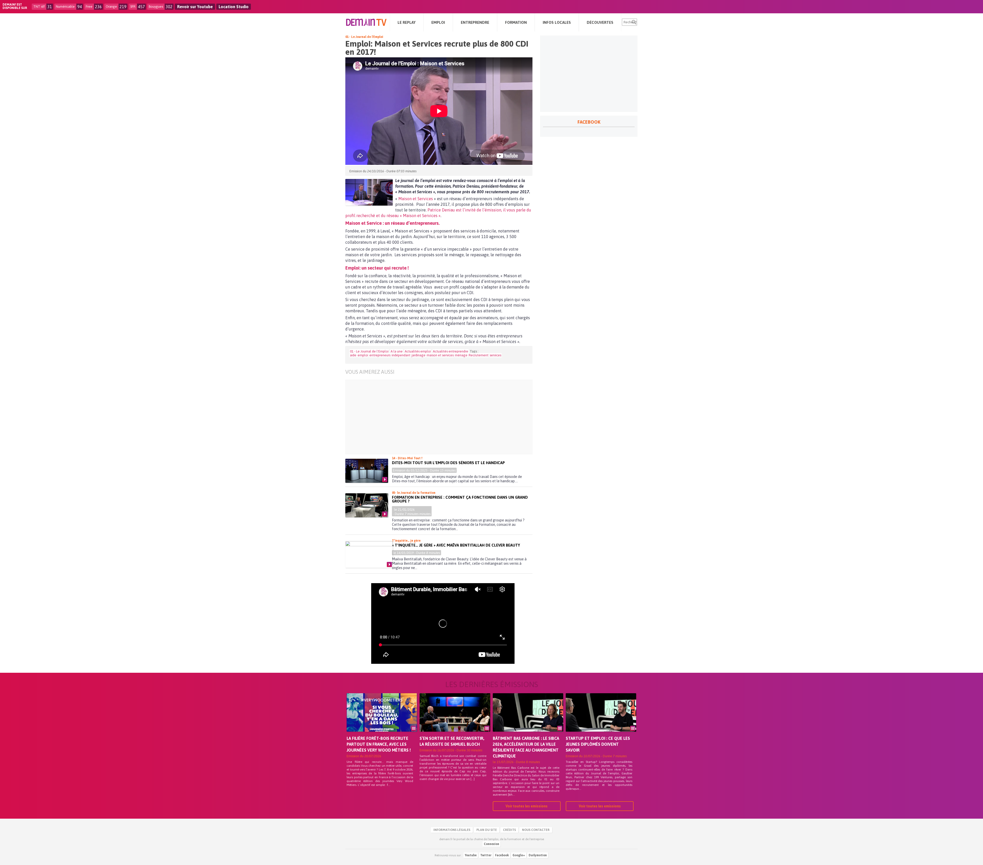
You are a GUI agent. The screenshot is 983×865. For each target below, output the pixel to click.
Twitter (486, 855)
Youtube (471, 855)
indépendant (401, 355)
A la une (397, 351)
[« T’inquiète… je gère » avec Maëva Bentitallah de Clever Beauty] (369, 554)
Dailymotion (538, 855)
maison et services (440, 355)
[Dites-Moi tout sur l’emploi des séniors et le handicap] (366, 471)
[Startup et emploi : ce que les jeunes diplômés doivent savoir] (601, 719)
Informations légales (451, 830)
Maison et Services (415, 198)
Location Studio (234, 6)
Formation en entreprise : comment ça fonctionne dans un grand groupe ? (460, 499)
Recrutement (478, 355)
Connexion (491, 844)
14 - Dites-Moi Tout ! (407, 458)
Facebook (502, 855)
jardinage (418, 355)
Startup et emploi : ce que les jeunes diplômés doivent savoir (598, 744)
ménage (461, 355)
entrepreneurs (379, 355)
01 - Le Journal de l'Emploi (364, 37)
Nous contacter (536, 830)
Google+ (518, 855)
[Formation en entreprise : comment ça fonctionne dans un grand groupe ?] (366, 505)
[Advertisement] (443, 417)
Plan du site (486, 830)
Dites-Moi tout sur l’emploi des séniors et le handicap (448, 463)
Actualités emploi (418, 351)
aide (353, 355)
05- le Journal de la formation (413, 493)
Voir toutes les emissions (527, 806)
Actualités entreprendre (450, 351)
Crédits (509, 830)
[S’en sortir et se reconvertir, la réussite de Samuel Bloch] (455, 719)
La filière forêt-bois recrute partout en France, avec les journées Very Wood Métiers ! (379, 744)
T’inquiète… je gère (406, 540)
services (495, 355)
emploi (363, 355)
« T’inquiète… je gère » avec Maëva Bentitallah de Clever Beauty (456, 545)
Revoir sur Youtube (195, 6)
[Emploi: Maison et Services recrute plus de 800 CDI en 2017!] (369, 192)
